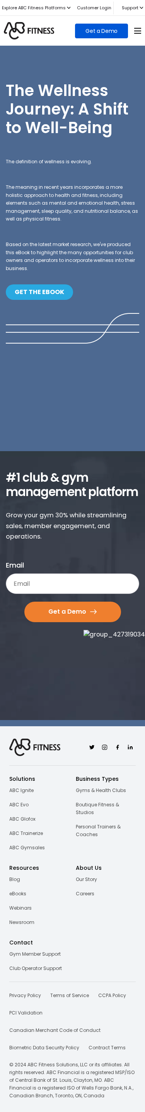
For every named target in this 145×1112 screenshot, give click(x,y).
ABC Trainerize (26, 833)
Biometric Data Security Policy (44, 1047)
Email (15, 565)
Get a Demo (101, 31)
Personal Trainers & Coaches (98, 830)
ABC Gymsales (27, 847)
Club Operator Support (35, 968)
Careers (85, 893)
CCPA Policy (112, 995)
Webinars (20, 908)
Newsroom (21, 922)
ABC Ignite (21, 790)
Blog (14, 879)
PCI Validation (26, 1012)
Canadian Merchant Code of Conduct (55, 1030)
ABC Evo (19, 804)
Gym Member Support (35, 954)
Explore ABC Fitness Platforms (34, 8)
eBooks (17, 893)
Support (130, 8)
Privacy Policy (25, 995)
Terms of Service (69, 995)
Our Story (86, 879)
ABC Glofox (22, 819)
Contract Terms (107, 1047)
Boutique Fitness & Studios (97, 808)
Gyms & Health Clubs (101, 790)
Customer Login (94, 8)
